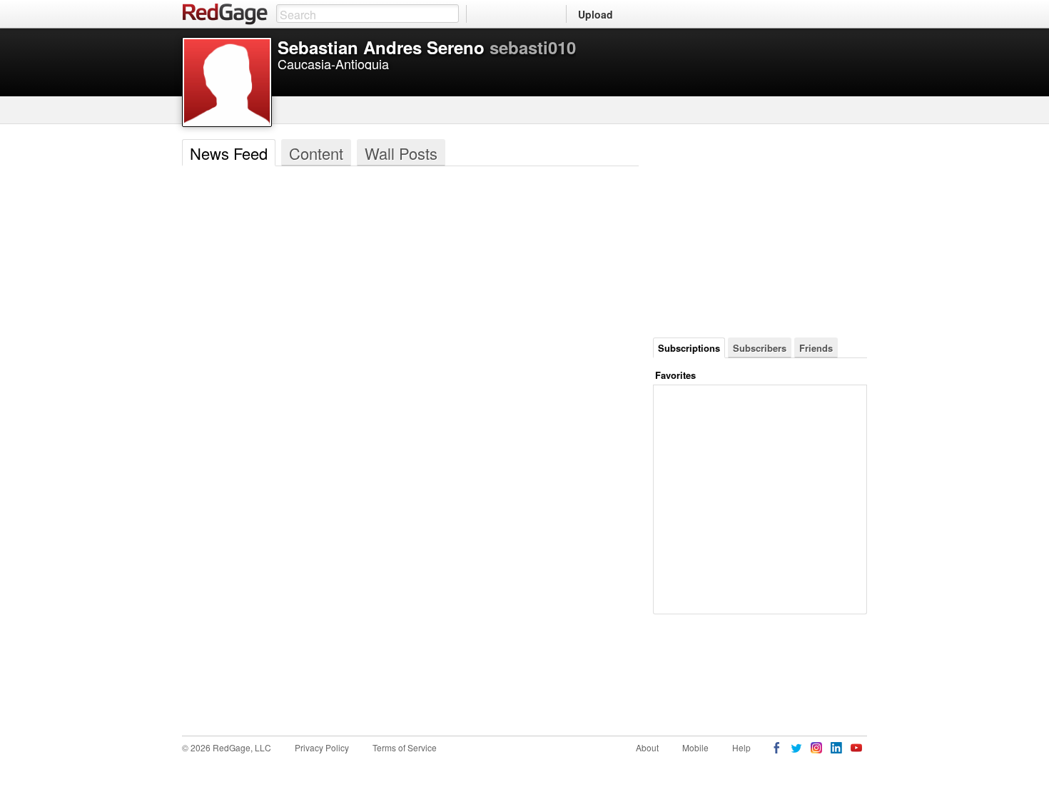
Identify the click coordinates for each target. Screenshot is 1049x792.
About (647, 747)
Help (741, 747)
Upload (595, 14)
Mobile (695, 747)
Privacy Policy (322, 747)
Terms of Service (405, 747)
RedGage (225, 14)
